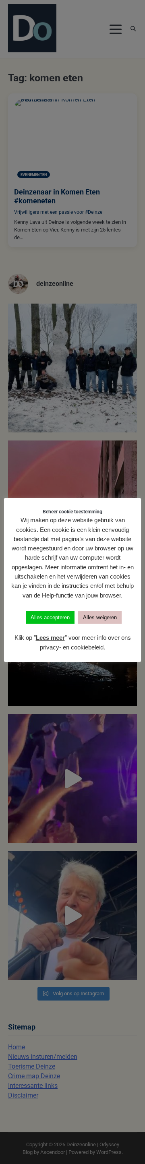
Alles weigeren (100, 617)
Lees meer (50, 637)
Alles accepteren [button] (50, 617)
